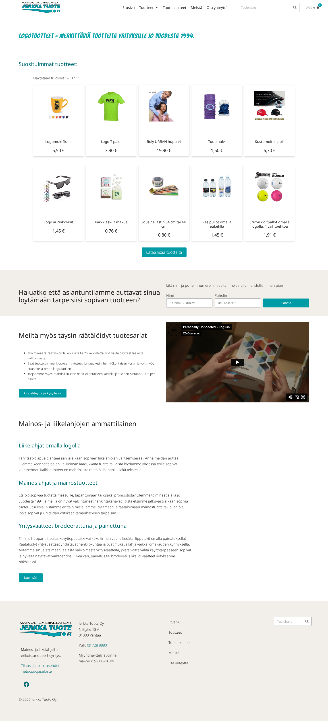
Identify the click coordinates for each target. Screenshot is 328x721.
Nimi (170, 295)
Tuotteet (146, 7)
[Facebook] (26, 684)
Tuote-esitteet (174, 7)
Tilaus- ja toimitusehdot (40, 665)
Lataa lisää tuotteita (164, 252)
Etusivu (128, 7)
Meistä (196, 7)
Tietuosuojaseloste (36, 671)
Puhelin (221, 295)
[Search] (294, 7)
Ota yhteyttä (217, 7)
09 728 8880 (97, 645)
